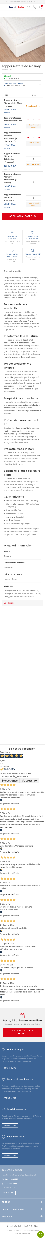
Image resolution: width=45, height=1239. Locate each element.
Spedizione (9, 603)
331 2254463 (11, 1183)
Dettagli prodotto (12, 271)
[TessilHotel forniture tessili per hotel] (16, 7)
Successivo (29, 780)
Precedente (10, 780)
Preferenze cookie (22, 1233)
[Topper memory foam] (22, 39)
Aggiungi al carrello (22, 216)
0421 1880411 (11, 1179)
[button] (19, 59)
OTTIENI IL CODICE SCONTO (22, 1032)
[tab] (22, 271)
